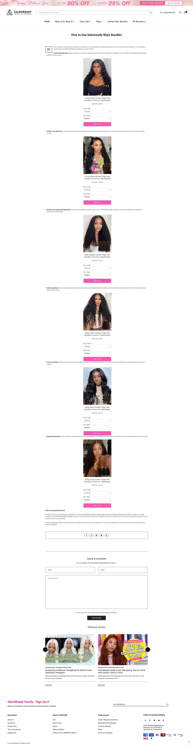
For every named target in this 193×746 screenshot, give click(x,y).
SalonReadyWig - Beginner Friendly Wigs (58, 667)
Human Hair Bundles (118, 21)
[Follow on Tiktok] (107, 535)
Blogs (100, 729)
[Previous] (45, 649)
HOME (47, 21)
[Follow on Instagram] (91, 535)
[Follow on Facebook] (86, 535)
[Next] (148, 649)
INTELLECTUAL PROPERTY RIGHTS (65, 733)
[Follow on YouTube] (102, 535)
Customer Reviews (104, 726)
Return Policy (57, 723)
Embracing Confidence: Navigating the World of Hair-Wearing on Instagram (68, 671)
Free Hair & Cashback (105, 733)
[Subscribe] (164, 704)
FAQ (54, 720)
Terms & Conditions (14, 729)
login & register (169, 12)
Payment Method (58, 729)
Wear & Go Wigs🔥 (64, 21)
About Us (11, 720)
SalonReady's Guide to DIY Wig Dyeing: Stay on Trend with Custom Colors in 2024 (121, 671)
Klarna (55, 726)
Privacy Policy (12, 726)
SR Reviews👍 (139, 21)
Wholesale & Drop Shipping (107, 723)
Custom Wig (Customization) (108, 720)
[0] (185, 12)
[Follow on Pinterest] (96, 535)
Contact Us (11, 723)
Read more (48, 685)
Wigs (98, 21)
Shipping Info (12, 733)
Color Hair (85, 21)
